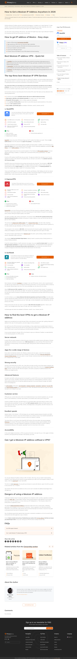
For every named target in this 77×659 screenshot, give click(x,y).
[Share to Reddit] (10, 541)
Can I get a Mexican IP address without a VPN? (63, 75)
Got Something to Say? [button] (29, 604)
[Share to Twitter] (5, 541)
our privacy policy (57, 658)
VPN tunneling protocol (42, 151)
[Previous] (50, 546)
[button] (45, 113)
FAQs (58, 82)
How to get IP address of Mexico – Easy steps (63, 58)
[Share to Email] (20, 541)
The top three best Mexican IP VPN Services (63, 66)
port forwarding (22, 385)
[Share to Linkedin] (13, 541)
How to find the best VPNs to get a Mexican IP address (63, 70)
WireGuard (7, 421)
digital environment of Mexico (17, 505)
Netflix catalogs (15, 147)
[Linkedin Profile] (8, 639)
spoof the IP (15, 480)
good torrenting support (12, 387)
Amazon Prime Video (33, 222)
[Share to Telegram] (18, 541)
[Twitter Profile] (6, 639)
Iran (13, 499)
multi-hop (44, 385)
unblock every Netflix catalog (18, 222)
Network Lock (27, 233)
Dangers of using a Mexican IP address (63, 79)
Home (6, 6)
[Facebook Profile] (5, 639)
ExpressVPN (10, 66)
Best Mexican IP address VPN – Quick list (63, 62)
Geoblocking (11, 6)
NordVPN (10, 61)
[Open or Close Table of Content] (70, 55)
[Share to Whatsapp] (15, 541)
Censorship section (31, 547)
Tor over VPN (49, 385)
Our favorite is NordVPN (22, 42)
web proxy (16, 484)
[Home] (10, 2)
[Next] (52, 546)
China (11, 499)
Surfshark (10, 69)
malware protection (30, 385)
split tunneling (9, 385)
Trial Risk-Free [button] (63, 38)
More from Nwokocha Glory (22, 594)
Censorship (17, 6)
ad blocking (38, 385)
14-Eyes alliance (40, 518)
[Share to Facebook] (8, 541)
